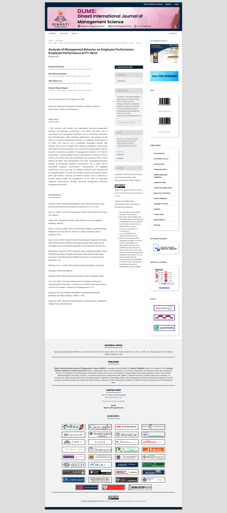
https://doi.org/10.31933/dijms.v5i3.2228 (68, 99)
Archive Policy (159, 214)
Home (50, 41)
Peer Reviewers (159, 153)
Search (173, 33)
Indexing (157, 225)
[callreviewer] (164, 80)
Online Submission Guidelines (160, 176)
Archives (64, 33)
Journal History (159, 220)
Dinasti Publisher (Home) (153, 4)
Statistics (157, 209)
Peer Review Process (161, 159)
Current (52, 33)
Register (168, 4)
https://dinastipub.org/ (113, 397)
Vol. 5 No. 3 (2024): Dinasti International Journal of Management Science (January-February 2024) (91, 43)
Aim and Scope (159, 164)
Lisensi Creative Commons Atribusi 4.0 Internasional (125, 501)
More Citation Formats (127, 122)
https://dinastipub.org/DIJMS (113, 401)
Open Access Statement (162, 193)
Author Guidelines (160, 198)
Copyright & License (161, 204)
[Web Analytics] (164, 288)
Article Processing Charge (163, 188)
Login (176, 4)
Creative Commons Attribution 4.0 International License (129, 193)
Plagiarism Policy (160, 182)
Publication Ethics (160, 169)
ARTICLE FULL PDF (125, 67)
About (75, 33)
